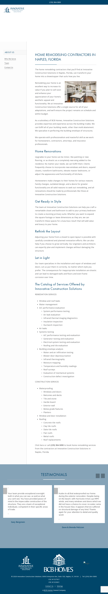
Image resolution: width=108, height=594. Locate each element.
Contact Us (8, 67)
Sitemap (60, 586)
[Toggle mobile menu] (104, 10)
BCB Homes (48, 590)
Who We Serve (10, 59)
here (42, 445)
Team (6, 63)
